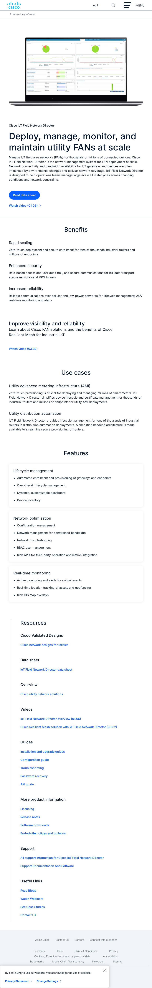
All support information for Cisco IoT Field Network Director (62, 858)
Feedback (39, 951)
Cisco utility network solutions (41, 694)
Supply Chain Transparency (67, 961)
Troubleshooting (32, 768)
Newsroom (98, 961)
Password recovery (34, 776)
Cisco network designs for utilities (44, 645)
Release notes (30, 817)
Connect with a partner (103, 939)
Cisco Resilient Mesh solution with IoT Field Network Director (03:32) (68, 727)
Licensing (27, 809)
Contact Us (28, 915)
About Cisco (42, 939)
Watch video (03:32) (23, 349)
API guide (27, 784)
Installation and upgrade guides (42, 751)
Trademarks (37, 961)
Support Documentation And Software (47, 866)
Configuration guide (34, 760)
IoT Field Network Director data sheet (46, 669)
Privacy (113, 951)
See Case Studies (32, 907)
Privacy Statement (17, 981)
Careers (79, 939)
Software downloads (34, 825)
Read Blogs (28, 890)
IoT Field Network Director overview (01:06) (50, 719)
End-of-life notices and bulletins (43, 833)
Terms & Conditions (85, 951)
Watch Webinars (31, 899)
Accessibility (110, 956)
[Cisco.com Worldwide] (14, 5)
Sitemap (117, 961)
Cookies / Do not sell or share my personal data (62, 956)
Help (59, 951)
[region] (54, 977)
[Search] (113, 5)
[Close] (104, 970)
